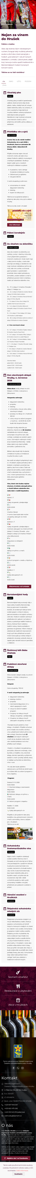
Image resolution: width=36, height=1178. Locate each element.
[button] (34, 5)
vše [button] (3, 81)
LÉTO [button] (19, 81)
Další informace (22, 1171)
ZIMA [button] (4, 85)
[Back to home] (18, 5)
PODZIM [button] (28, 81)
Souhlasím (18, 1174)
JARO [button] (11, 81)
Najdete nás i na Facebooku (17, 1158)
